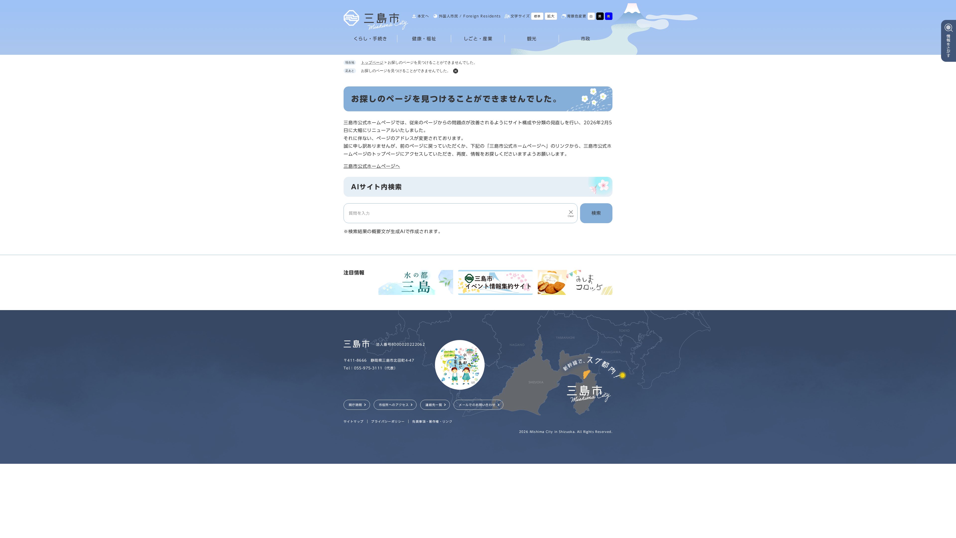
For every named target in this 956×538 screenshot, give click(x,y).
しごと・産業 (478, 38)
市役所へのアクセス (394, 404)
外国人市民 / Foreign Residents (470, 16)
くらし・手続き (370, 38)
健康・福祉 (424, 38)
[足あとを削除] (456, 71)
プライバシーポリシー (388, 421)
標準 (537, 16)
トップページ (372, 62)
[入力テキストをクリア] (571, 213)
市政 (586, 38)
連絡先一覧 (433, 404)
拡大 (551, 16)
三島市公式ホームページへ (372, 166)
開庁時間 (355, 404)
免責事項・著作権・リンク (432, 421)
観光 (532, 38)
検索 (596, 213)
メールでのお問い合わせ (477, 404)
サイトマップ (353, 421)
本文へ (423, 16)
